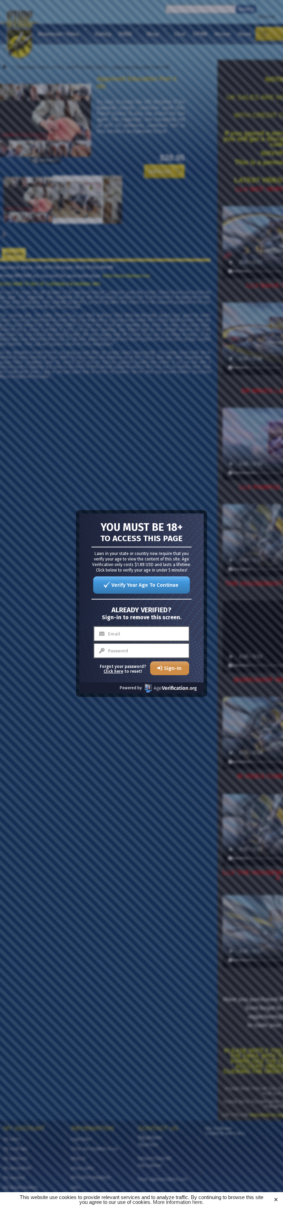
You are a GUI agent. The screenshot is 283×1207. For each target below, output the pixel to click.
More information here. (178, 1202)
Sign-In (173, 668)
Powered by (131, 688)
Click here (113, 671)
